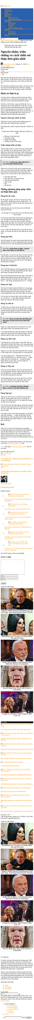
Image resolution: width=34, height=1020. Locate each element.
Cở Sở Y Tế (11, 31)
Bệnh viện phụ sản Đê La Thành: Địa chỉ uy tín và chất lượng (17, 811)
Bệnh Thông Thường (14, 19)
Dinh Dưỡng (12, 23)
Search (24, 1017)
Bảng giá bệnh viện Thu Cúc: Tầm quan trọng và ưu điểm (16, 758)
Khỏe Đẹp (11, 24)
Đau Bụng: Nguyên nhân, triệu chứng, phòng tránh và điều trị (17, 749)
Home (2, 40)
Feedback (11, 1012)
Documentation (12, 1007)
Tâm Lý (10, 26)
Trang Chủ (8, 9)
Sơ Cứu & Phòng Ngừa (15, 28)
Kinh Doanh (12, 33)
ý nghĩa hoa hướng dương (19, 446)
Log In (7, 1014)
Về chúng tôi (8, 11)
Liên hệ (7, 35)
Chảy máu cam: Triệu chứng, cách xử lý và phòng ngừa (15, 729)
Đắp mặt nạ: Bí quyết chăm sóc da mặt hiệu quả (13, 791)
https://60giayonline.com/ (14, 443)
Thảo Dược (8, 14)
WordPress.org (12, 1005)
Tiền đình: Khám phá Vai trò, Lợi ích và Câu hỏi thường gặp (17, 784)
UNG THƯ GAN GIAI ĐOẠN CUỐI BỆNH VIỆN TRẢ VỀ (16, 774)
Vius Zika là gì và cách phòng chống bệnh (17, 509)
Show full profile (6, 483)
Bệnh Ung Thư (12, 17)
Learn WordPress (13, 1009)
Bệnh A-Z (8, 16)
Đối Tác (7, 30)
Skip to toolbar (5, 1000)
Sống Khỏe (8, 21)
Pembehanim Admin (9, 64)
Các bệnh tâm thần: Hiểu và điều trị (10, 765)
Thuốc (6, 12)
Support (10, 1010)
